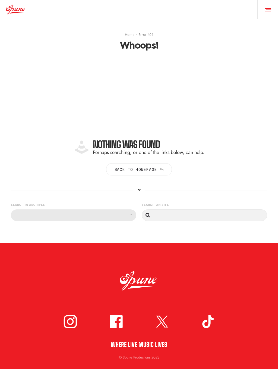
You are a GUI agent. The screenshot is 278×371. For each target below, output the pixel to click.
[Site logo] (15, 9)
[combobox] (73, 215)
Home (129, 34)
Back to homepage (136, 169)
